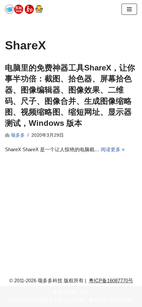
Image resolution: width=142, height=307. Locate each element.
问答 (71, 292)
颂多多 (18, 135)
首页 (57, 292)
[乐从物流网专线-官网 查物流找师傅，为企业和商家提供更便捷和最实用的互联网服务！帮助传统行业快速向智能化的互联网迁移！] (26, 9)
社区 (85, 292)
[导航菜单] (129, 9)
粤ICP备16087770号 (111, 280)
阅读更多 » (112, 149)
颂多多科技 (51, 300)
